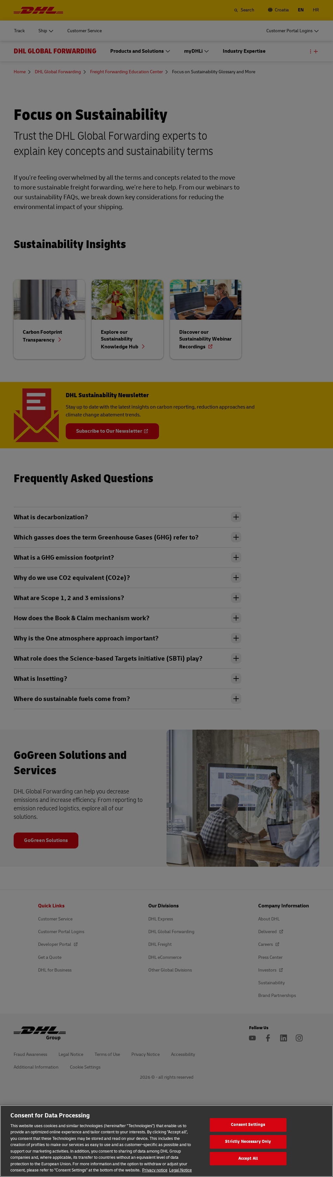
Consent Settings (248, 1125)
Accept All (248, 1158)
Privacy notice (154, 1170)
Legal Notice (180, 1170)
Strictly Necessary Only (248, 1141)
